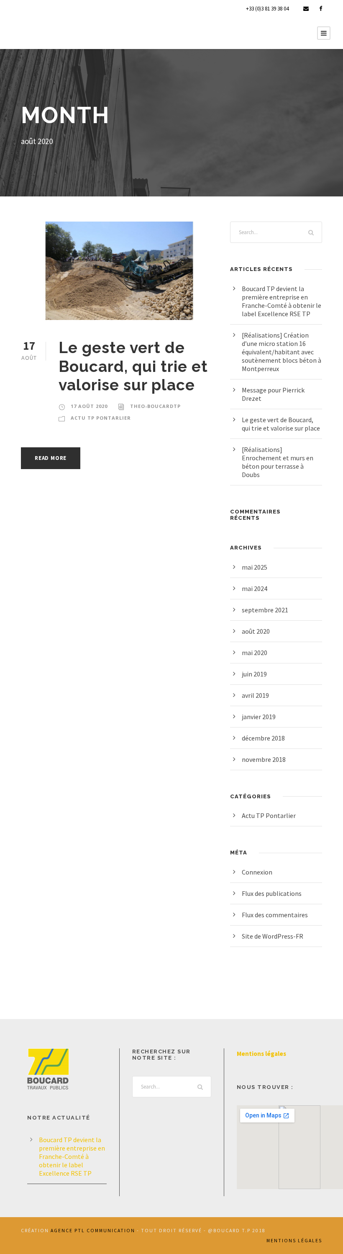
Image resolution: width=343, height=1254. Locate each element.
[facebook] (320, 8)
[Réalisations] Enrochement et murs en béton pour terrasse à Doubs (277, 462)
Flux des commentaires (275, 915)
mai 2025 (254, 567)
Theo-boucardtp (155, 406)
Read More (51, 458)
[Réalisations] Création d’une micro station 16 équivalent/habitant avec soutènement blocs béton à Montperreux (281, 352)
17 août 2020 (89, 406)
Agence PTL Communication (93, 1230)
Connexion (257, 872)
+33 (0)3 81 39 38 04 (267, 8)
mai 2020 (254, 652)
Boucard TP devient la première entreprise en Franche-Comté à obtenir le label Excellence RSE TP (281, 301)
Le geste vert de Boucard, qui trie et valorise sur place (133, 366)
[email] (306, 8)
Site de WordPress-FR (272, 936)
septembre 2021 (265, 610)
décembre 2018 (263, 738)
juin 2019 (254, 674)
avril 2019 (255, 695)
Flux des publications (272, 893)
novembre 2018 (264, 759)
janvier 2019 (259, 716)
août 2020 (256, 631)
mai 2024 (254, 588)
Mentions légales (261, 1054)
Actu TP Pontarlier (101, 418)
